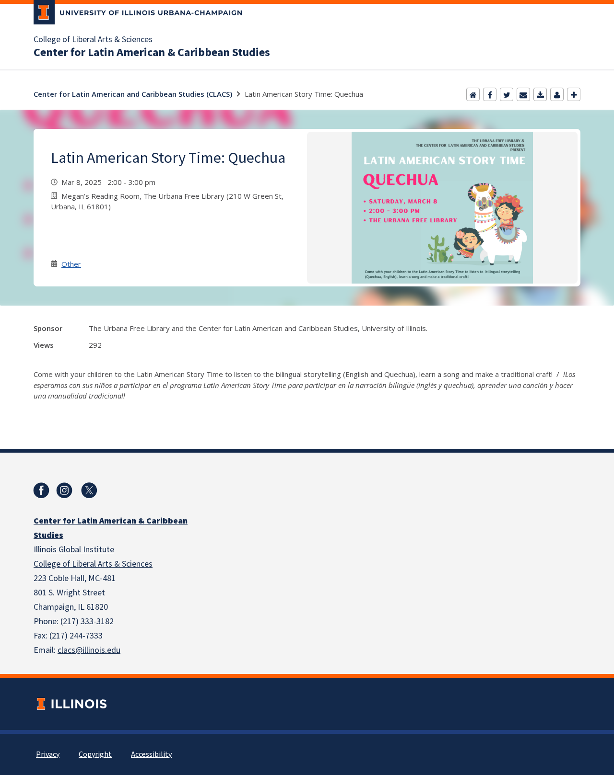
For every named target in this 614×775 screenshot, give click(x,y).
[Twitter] (506, 94)
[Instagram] (64, 490)
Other (71, 264)
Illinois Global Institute (74, 550)
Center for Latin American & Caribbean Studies (152, 53)
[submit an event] (573, 94)
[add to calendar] (540, 94)
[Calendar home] (473, 94)
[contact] (557, 94)
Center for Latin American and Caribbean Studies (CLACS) (133, 94)
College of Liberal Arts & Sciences (93, 40)
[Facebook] (489, 94)
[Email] (523, 94)
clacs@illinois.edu (89, 650)
